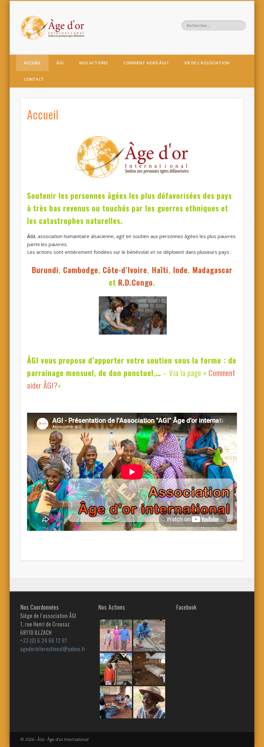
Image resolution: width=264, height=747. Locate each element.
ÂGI (60, 63)
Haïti (160, 269)
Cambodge (80, 269)
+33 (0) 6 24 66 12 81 (43, 640)
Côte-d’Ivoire (125, 269)
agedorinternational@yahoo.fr (53, 649)
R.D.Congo (135, 282)
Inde (180, 269)
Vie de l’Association (206, 63)
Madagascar (212, 269)
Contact (34, 79)
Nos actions (93, 63)
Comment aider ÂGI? (146, 63)
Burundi (45, 269)
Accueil (32, 63)
